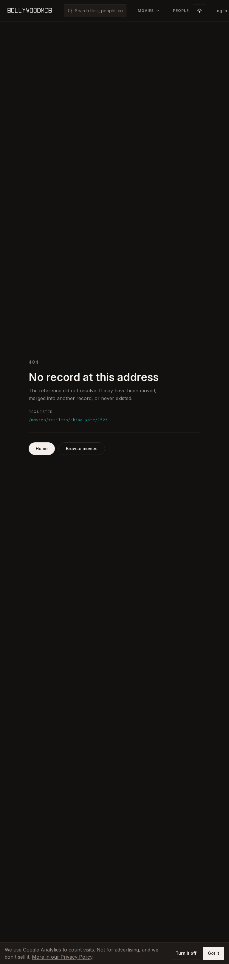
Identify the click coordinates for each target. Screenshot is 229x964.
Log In (220, 10)
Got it (213, 953)
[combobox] (99, 11)
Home (42, 448)
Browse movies (82, 448)
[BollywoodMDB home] (29, 10)
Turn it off (186, 953)
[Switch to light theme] (199, 10)
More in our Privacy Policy (62, 957)
